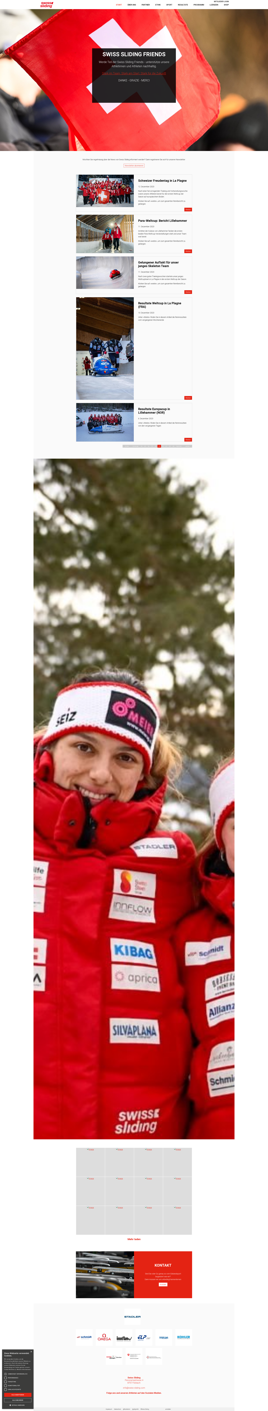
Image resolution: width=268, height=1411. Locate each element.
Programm (199, 5)
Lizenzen (214, 5)
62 (170, 446)
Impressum (109, 1409)
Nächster (179, 446)
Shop (226, 5)
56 (148, 446)
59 (159, 446)
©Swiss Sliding (145, 1409)
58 (155, 446)
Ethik (158, 5)
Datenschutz (117, 1409)
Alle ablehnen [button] (17, 1400)
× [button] (31, 1351)
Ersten (127, 446)
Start (119, 5)
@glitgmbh (135, 1409)
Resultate (183, 5)
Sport (169, 5)
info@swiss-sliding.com (134, 1388)
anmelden (168, 1409)
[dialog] (18, 1379)
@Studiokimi (126, 1409)
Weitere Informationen (24, 1369)
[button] (17, 1405)
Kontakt (163, 1284)
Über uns (132, 5)
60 (163, 446)
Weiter (188, 209)
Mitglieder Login (221, 2)
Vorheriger (135, 446)
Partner (146, 5)
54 (141, 446)
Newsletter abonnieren (134, 166)
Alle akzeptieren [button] (18, 1395)
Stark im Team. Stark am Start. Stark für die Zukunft (134, 73)
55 (145, 446)
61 (166, 446)
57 (152, 446)
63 (173, 446)
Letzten (187, 446)
